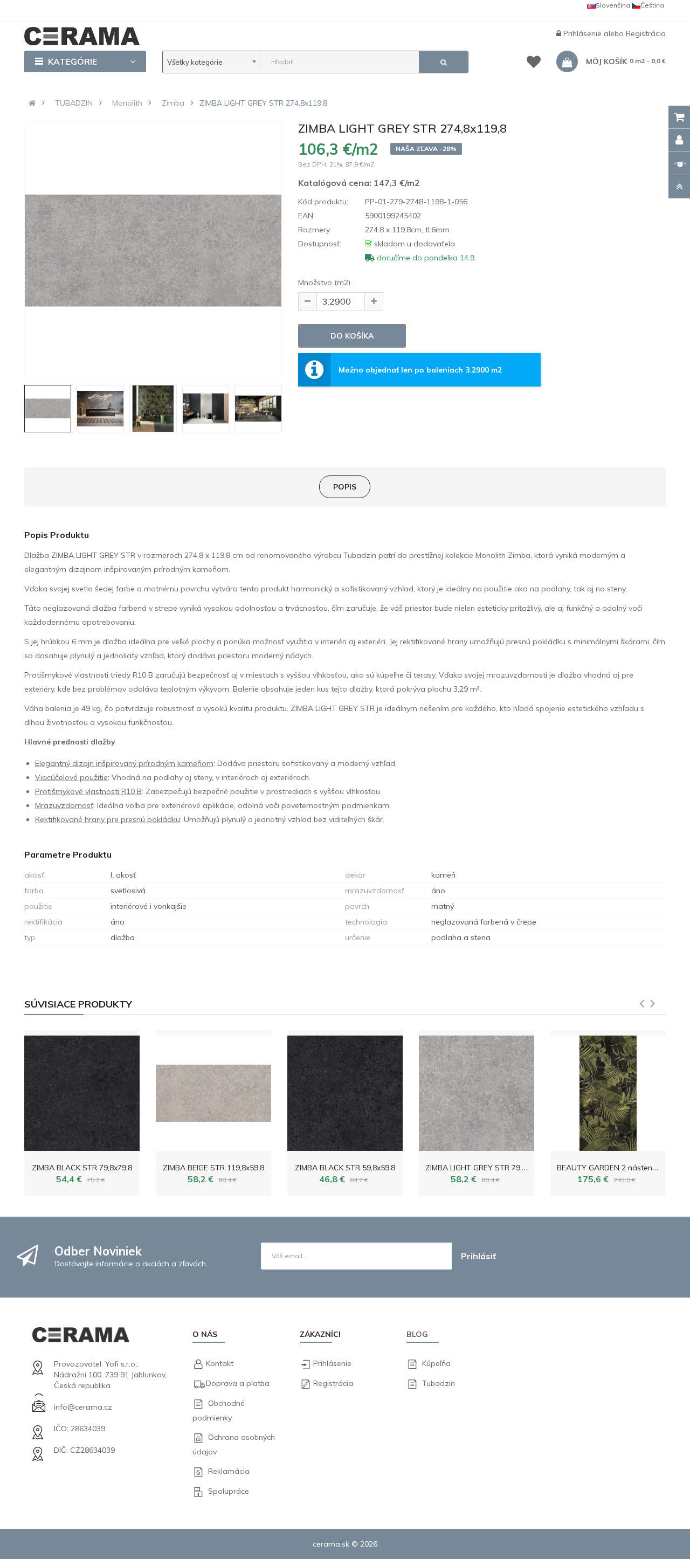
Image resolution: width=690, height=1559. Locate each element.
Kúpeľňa (436, 1363)
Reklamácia (229, 1471)
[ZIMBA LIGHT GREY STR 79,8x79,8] (476, 1090)
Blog (417, 1334)
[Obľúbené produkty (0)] (533, 63)
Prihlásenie (583, 33)
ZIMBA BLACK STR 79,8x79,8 (82, 1167)
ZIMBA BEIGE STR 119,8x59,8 (213, 1167)
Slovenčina (613, 5)
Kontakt (219, 1363)
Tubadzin (438, 1383)
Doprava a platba (238, 1383)
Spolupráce (228, 1491)
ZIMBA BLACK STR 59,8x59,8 (345, 1167)
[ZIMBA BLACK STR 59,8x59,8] (345, 1090)
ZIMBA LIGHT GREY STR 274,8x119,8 (263, 103)
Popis (344, 487)
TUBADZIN (74, 103)
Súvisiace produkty (78, 1004)
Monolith (127, 103)
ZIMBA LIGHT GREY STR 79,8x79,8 (484, 1167)
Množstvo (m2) (324, 282)
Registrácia (646, 33)
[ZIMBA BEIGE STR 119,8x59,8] (213, 1090)
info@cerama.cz (83, 1407)
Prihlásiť (478, 1256)
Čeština (652, 5)
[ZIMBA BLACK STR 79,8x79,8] (82, 1090)
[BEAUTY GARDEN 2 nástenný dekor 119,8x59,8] (608, 1090)
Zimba (173, 103)
